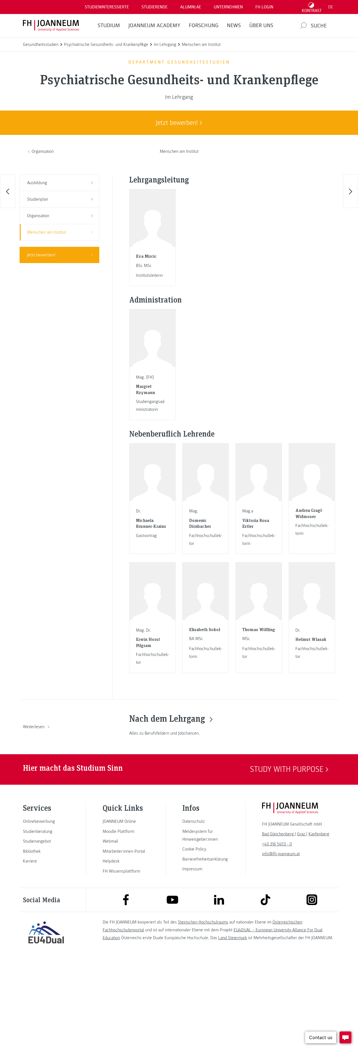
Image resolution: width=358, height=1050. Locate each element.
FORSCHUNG (203, 25)
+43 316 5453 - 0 (277, 844)
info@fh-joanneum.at (281, 854)
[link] (46, 821)
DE (330, 7)
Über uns (261, 25)
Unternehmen (228, 7)
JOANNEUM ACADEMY (154, 25)
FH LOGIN (264, 7)
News (234, 25)
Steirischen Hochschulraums (203, 922)
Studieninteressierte (107, 7)
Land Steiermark (232, 938)
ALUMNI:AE (190, 7)
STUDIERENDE (155, 7)
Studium (109, 25)
